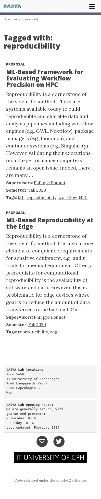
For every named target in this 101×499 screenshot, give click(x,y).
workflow (67, 197)
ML (21, 197)
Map (9, 392)
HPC (83, 197)
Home (7, 19)
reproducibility (29, 19)
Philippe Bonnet (49, 182)
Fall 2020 (37, 190)
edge (55, 332)
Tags (15, 19)
